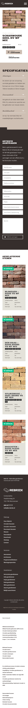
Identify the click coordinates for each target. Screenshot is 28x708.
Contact (6, 542)
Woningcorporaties (10, 562)
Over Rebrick (8, 521)
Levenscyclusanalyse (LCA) (9, 637)
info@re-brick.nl (9, 508)
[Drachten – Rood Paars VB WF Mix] (14, 431)
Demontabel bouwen (8, 693)
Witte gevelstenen (9, 585)
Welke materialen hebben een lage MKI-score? (13, 676)
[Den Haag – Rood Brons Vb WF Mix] (14, 327)
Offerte (15, 52)
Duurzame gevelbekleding (9, 635)
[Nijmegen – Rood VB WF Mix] (14, 276)
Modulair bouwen (7, 702)
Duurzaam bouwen (10, 529)
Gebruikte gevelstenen (16, 478)
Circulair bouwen (9, 524)
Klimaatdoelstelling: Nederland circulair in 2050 (13, 684)
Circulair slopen (6, 656)
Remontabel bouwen (8, 658)
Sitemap (6, 540)
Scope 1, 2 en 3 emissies (8, 639)
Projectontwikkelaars (10, 560)
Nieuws (6, 532)
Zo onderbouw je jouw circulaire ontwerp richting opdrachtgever (13, 667)
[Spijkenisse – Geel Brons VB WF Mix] (14, 378)
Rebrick (6, 478)
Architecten (7, 557)
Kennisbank (7, 534)
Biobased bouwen (7, 647)
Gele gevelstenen (9, 577)
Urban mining (6, 699)
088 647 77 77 (8, 505)
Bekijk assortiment (10, 590)
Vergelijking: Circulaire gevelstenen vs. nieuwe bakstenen (12, 671)
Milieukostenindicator (8, 626)
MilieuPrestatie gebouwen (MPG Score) (12, 628)
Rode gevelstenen (9, 582)
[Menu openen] (25, 4)
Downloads (7, 537)
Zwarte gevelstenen (10, 587)
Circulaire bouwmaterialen (9, 704)
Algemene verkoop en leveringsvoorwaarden (13, 607)
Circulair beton (6, 649)
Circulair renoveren (10, 526)
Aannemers (7, 554)
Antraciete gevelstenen (11, 574)
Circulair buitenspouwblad (9, 631)
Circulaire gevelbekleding (9, 633)
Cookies (14, 609)
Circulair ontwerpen (7, 654)
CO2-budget (5, 695)
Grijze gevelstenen (9, 579)
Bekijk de (14, 57)
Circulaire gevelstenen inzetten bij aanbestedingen (11, 680)
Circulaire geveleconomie (9, 651)
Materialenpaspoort (7, 697)
